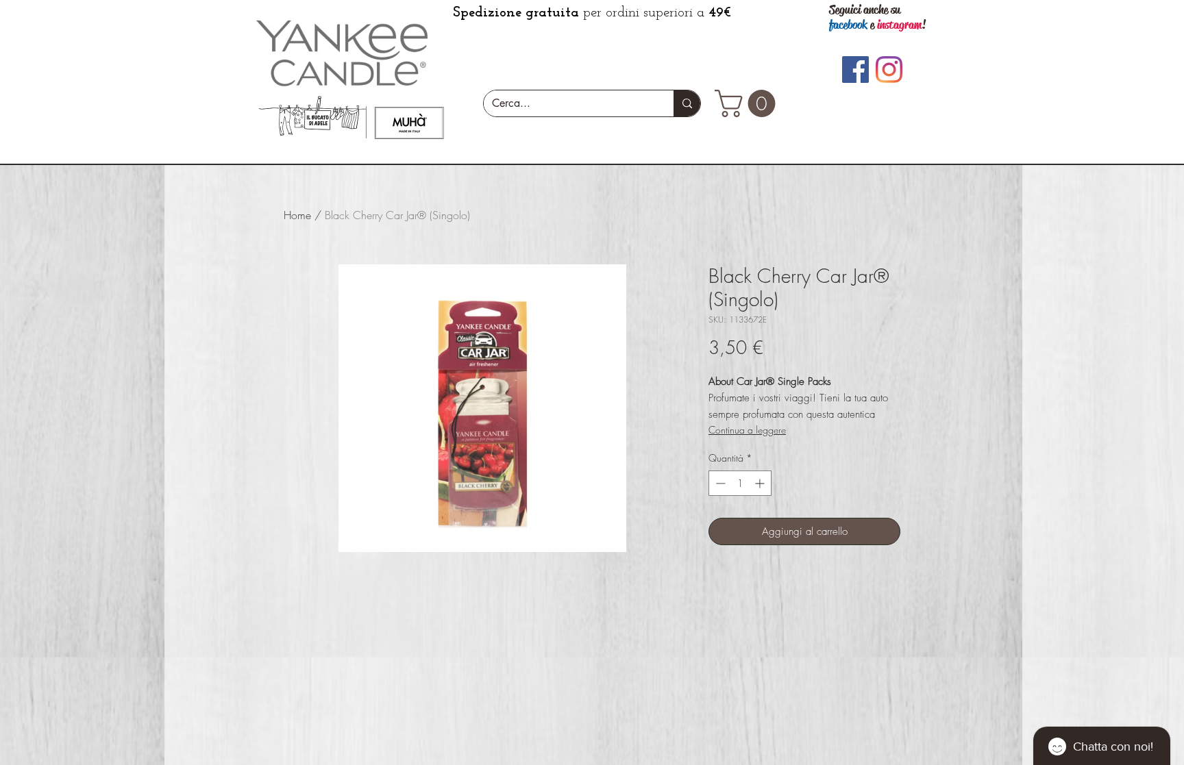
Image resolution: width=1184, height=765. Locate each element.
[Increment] (760, 483)
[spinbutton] (740, 483)
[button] (748, 103)
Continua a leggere (747, 429)
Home (297, 215)
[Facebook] (855, 69)
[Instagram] (889, 69)
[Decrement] (719, 483)
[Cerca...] (687, 103)
